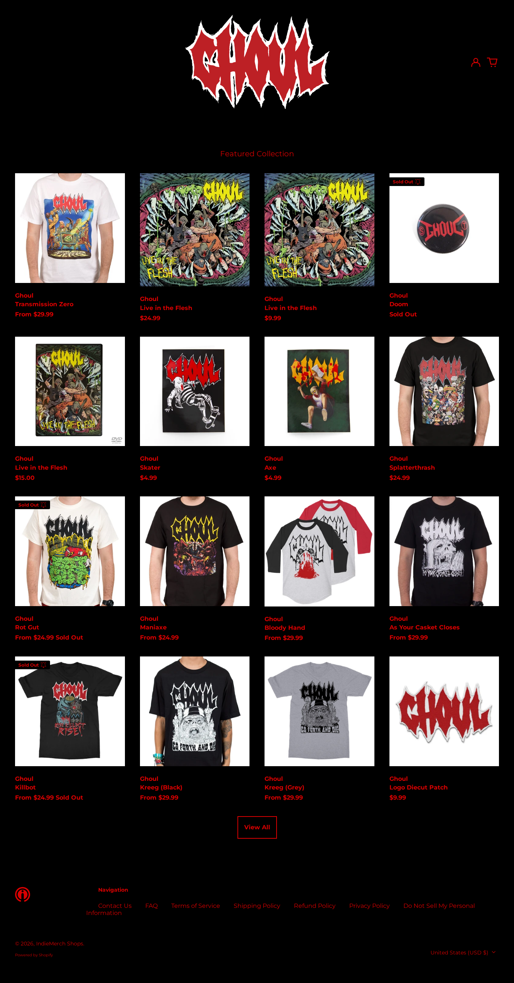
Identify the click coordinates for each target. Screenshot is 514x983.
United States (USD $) (460, 952)
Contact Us (115, 905)
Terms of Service (195, 905)
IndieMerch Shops (59, 943)
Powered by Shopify (34, 955)
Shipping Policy (257, 905)
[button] (492, 62)
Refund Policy (315, 905)
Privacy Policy (369, 905)
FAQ (151, 905)
